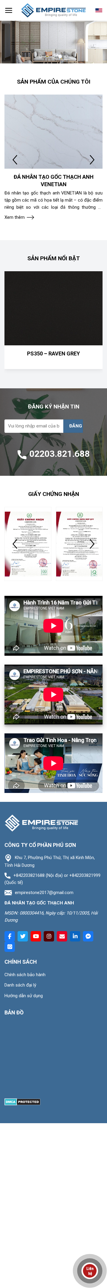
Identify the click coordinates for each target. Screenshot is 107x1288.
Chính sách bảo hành (24, 974)
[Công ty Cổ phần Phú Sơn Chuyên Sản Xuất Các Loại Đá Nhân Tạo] (53, 10)
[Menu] (8, 10)
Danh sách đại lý (20, 985)
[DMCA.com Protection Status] (22, 1101)
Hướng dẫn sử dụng (23, 995)
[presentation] (14, 159)
